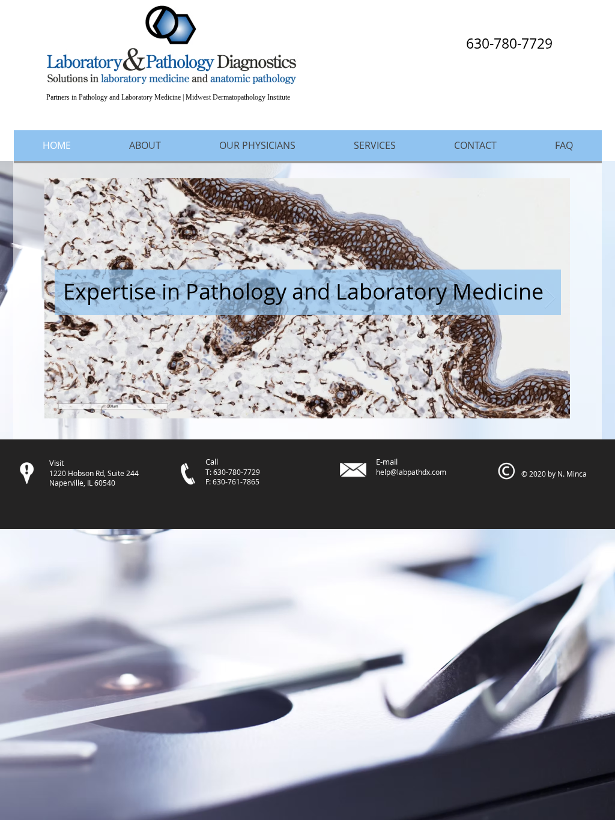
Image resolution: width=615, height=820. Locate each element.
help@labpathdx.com (411, 472)
